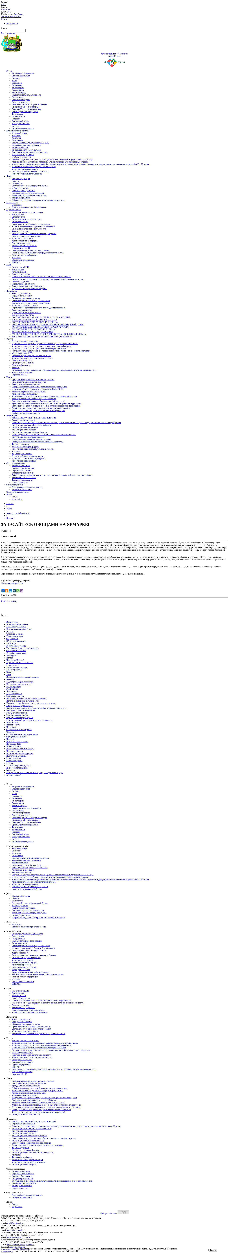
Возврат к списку (9, 601)
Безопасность (12, 665)
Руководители (18, 214)
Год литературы (13, 686)
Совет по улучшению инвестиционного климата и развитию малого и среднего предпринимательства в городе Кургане (66, 422)
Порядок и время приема (23, 468)
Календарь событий (21, 123)
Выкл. (20, 14)
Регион (9, 763)
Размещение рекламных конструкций (29, 391)
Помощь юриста (13, 746)
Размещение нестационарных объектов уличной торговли (38, 401)
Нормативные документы (23, 284)
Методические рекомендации (25, 169)
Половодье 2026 (13, 744)
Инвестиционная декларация (25, 427)
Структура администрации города (27, 212)
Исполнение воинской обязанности (22, 701)
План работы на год (21, 274)
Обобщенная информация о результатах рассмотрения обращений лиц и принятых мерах (52, 475)
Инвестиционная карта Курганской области (31, 425)
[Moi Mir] (10, 590)
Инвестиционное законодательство (28, 437)
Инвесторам (11, 415)
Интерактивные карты (22, 489)
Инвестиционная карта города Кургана (29, 432)
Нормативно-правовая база (24, 477)
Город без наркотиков (16, 653)
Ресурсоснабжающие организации (27, 456)
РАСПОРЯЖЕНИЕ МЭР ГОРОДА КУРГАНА (32, 332)
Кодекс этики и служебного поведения (29, 288)
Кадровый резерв (19, 133)
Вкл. (16, 14)
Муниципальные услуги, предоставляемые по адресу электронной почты (45, 343)
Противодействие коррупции (25, 111)
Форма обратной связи (22, 454)
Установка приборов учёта (18, 765)
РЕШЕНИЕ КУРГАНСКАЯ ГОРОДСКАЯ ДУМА (34, 320)
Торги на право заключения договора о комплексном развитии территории (46, 406)
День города (11, 691)
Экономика (17, 85)
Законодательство (20, 147)
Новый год (11, 727)
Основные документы (22, 310)
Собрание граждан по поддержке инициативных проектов (38, 200)
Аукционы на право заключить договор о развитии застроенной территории (46, 403)
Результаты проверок (21, 243)
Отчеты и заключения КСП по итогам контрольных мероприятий (41, 276)
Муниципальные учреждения (19, 717)
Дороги (9, 631)
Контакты (16, 257)
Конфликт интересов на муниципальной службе (34, 166)
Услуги (9, 339)
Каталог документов (21, 293)
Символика (17, 83)
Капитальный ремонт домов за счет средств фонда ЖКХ (37, 389)
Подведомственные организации (27, 219)
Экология (10, 770)
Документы (11, 291)
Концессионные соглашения (24, 394)
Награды (16, 119)
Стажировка (17, 140)
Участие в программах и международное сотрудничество (37, 253)
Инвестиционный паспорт (24, 430)
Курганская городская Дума (19, 629)
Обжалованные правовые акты (26, 298)
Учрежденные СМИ (21, 248)
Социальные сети (20, 482)
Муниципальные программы (25, 305)
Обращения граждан (15, 463)
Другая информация (21, 365)
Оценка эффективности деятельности (29, 229)
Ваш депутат (17, 183)
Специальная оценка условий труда (28, 286)
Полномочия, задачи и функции (26, 236)
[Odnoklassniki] (6, 590)
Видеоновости (18, 116)
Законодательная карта (22, 480)
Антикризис (11, 655)
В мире (9, 672)
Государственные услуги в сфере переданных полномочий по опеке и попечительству (51, 351)
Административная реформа (25, 241)
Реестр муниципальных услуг (25, 341)
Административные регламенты (26, 312)
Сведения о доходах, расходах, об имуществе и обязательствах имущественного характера (52, 159)
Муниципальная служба (17, 131)
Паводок (10, 739)
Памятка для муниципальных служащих (30, 171)
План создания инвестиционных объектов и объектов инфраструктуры (44, 434)
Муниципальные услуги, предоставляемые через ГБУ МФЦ (39, 348)
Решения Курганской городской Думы (29, 195)
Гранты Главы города (16, 646)
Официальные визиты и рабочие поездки (30, 250)
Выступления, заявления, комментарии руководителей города (34, 772)
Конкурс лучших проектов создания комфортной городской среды (36, 708)
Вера (8, 674)
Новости (15, 181)
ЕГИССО (16, 262)
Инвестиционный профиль (24, 461)
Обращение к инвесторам (23, 420)
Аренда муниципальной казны (26, 384)
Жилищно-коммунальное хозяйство (22, 648)
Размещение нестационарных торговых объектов (34, 398)
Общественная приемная (23, 260)
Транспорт (11, 643)
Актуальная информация (23, 73)
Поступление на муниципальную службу (30, 143)
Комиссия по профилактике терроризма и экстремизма (31, 703)
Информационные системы (24, 245)
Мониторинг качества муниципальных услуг (32, 358)
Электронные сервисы (22, 360)
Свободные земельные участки (26, 413)
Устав (14, 80)
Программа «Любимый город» (25, 107)
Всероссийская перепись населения (22, 677)
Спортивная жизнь (14, 634)
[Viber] (21, 590)
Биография (16, 205)
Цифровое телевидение (17, 768)
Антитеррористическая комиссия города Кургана (34, 233)
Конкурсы (16, 138)
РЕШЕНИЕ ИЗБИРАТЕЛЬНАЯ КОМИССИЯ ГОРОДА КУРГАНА (42, 336)
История (15, 78)
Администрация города (17, 624)
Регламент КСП (19, 272)
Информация (12, 23)
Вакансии (16, 135)
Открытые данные (14, 485)
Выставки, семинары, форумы (25, 446)
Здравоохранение (14, 694)
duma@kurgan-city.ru (16, 1230)
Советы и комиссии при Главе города (29, 207)
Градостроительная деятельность (26, 95)
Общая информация (21, 76)
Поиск (9, 494)
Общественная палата (16, 641)
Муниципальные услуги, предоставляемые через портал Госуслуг (41, 346)
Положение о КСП (20, 267)
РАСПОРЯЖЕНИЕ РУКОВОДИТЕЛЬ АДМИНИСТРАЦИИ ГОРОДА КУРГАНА (49, 334)
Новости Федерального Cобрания (27, 174)
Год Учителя (12, 689)
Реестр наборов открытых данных (27, 487)
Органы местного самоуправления (22, 734)
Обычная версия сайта (11, 16)
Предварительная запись (23, 363)
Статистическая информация (25, 255)
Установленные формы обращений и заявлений (33, 226)
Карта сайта (17, 499)
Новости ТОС (12, 722)
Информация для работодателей (26, 150)
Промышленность (14, 751)
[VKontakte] (3, 590)
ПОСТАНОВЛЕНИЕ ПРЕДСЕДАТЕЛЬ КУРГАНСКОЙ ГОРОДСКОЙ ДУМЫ (47, 324)
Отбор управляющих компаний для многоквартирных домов (39, 387)
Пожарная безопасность (17, 741)
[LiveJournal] (14, 590)
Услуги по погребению (22, 372)
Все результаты (8, 33)
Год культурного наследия (18, 684)
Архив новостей (13, 775)
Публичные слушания (16, 756)
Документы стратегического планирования (31, 303)
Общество (11, 732)
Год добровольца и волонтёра (19, 682)
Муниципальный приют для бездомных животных (29, 720)
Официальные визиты (16, 737)
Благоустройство (14, 670)
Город (9, 71)
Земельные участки (15, 696)
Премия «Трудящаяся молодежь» (26, 109)
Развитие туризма (14, 760)
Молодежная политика (16, 713)
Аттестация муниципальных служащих (29, 152)
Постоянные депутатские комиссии (28, 193)
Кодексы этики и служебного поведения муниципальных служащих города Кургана (50, 162)
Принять (213, 1250)
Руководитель (18, 269)
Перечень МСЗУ (19, 375)
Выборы (10, 679)
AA (2, 9)
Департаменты (18, 217)
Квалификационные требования (26, 145)
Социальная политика (16, 650)
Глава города (12, 202)
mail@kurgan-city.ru (16, 1223)
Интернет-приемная (21, 198)
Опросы (15, 126)
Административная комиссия (19, 662)
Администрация (13, 210)
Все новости (12, 622)
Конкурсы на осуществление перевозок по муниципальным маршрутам (44, 396)
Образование (12, 638)
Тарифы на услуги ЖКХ (23, 315)
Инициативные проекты (23, 128)
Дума (8, 176)
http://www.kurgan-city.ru (12, 583)
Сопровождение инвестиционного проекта (31, 439)
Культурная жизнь (14, 636)
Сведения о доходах (21, 281)
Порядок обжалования (22, 296)
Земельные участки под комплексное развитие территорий (38, 410)
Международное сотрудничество (21, 710)
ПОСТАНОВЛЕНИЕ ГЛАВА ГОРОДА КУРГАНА (35, 322)
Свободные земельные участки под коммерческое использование (41, 408)
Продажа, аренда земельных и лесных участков (33, 379)
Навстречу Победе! (15, 660)
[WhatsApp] (17, 590)
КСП (8, 265)
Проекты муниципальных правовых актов (31, 224)
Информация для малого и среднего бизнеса (26, 698)
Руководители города (21, 102)
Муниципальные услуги (17, 715)
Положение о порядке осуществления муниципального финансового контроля (47, 279)
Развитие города (19, 92)
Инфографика (18, 88)
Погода (9, 658)
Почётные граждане (21, 99)
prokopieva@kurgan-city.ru (18, 1237)
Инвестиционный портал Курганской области (33, 449)
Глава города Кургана (16, 627)
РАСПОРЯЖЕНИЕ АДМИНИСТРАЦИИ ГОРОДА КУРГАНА (40, 327)
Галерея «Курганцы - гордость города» (29, 104)
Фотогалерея (17, 114)
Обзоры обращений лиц (22, 473)
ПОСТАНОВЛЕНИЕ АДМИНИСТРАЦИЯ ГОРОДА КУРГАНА (41, 317)
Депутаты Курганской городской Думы (29, 186)
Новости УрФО (13, 725)
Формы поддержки (20, 444)
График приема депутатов (23, 190)
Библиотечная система (16, 667)
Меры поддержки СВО (22, 353)
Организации (18, 90)
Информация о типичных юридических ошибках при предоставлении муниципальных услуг (54, 370)
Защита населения (20, 231)
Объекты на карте (20, 221)
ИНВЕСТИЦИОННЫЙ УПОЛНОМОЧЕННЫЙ (34, 418)
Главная (10, 503)
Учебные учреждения (21, 157)
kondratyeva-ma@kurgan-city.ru (20, 1244)
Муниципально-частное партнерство (28, 458)
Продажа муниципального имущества (29, 382)
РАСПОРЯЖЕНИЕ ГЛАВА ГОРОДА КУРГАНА (34, 329)
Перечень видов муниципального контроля (31, 355)
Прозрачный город (20, 121)
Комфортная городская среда (19, 705)
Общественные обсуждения (19, 729)
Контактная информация (23, 154)
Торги (9, 377)
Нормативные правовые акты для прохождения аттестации (38, 308)
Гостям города (18, 97)
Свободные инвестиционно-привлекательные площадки (37, 442)
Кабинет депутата (20, 188)
